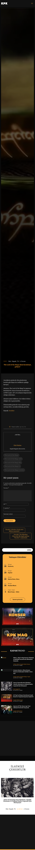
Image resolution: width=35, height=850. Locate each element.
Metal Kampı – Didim (13, 592)
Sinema (28, 664)
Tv (18, 361)
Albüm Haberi (16, 664)
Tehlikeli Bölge (23, 676)
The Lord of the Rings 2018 (13, 459)
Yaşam (28, 676)
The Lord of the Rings (11, 455)
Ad (5, 504)
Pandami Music (12, 585)
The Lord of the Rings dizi (12, 462)
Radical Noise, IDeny (13, 579)
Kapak (14, 361)
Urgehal (10, 572)
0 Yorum (23, 361)
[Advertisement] (17, 738)
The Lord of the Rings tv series (14, 470)
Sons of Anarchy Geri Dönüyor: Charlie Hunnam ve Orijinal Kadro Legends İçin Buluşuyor (23, 684)
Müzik (25, 664)
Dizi (9, 361)
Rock (21, 711)
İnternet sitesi (8, 514)
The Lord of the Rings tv (12, 466)
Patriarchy (11, 566)
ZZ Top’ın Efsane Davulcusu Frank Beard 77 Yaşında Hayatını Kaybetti (17, 800)
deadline (11, 410)
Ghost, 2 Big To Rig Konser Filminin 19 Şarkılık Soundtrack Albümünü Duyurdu (23, 659)
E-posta (7, 508)
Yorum (6, 488)
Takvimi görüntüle (18, 599)
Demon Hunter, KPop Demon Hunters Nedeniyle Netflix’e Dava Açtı (22, 671)
